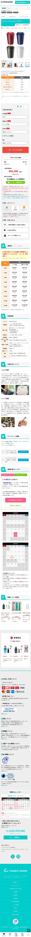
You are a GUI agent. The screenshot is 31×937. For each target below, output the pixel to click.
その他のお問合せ (11, 230)
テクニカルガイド (15, 885)
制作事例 (15, 911)
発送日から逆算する (20, 474)
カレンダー (8, 849)
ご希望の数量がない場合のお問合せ (16, 224)
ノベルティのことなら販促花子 (8, 847)
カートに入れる (17, 150)
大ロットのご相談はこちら (14, 235)
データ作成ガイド (10, 445)
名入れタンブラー (12, 16)
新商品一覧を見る (16, 641)
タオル (22, 849)
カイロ (3, 851)
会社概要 (15, 891)
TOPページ (3, 16)
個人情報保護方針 (15, 901)
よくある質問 (15, 904)
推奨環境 (15, 895)
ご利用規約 (15, 898)
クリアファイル (16, 849)
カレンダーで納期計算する (16, 182)
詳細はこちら (4, 713)
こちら (17, 258)
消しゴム (10, 12)
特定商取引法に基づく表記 (15, 888)
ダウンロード (24, 451)
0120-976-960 (17, 830)
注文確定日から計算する (7, 474)
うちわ (4, 12)
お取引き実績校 (15, 914)
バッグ (27, 849)
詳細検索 (4, 8)
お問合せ (17, 837)
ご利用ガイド (15, 882)
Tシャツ (16, 12)
